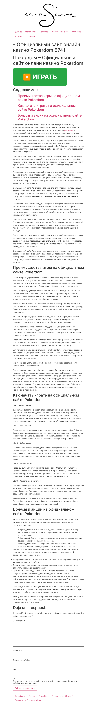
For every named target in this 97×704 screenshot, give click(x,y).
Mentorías (76, 32)
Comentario (19, 621)
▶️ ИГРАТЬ (40, 77)
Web (15, 669)
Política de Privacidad (38, 696)
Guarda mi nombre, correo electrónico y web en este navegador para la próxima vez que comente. (45, 682)
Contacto (32, 36)
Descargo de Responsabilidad (28, 700)
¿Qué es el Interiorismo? (25, 32)
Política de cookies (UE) (62, 696)
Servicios (44, 32)
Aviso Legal (20, 696)
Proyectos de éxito (59, 32)
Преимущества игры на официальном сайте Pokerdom (49, 98)
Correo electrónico (22, 660)
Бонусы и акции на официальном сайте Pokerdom (50, 117)
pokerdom (68, 130)
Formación (19, 36)
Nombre (17, 650)
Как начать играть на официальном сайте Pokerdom (47, 108)
